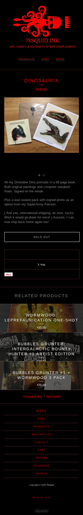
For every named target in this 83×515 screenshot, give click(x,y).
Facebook (41, 465)
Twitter (41, 458)
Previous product (32, 396)
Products (27, 59)
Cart (45, 59)
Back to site (41, 497)
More (60, 59)
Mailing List (41, 434)
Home (41, 418)
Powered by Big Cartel (41, 511)
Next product (53, 396)
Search (42, 473)
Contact (41, 442)
